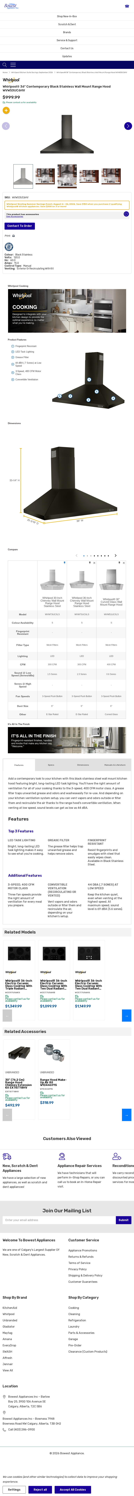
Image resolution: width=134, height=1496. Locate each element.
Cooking (73, 1307)
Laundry (73, 1326)
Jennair (8, 1364)
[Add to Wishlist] (126, 214)
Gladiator (9, 1326)
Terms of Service (79, 1263)
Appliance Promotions (82, 1250)
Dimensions (83, 765)
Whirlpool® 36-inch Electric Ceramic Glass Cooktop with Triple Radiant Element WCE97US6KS (18, 984)
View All (8, 1370)
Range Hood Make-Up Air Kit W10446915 (53, 1082)
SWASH (7, 1351)
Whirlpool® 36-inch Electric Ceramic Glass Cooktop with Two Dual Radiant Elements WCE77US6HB (53, 984)
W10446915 (46, 1089)
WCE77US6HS (82, 992)
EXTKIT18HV (12, 1091)
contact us (18, 102)
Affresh (7, 1358)
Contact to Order (19, 226)
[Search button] (5, 64)
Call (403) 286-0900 (21, 1429)
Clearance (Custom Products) (87, 1351)
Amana (7, 1339)
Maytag (7, 1333)
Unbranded (10, 1320)
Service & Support (67, 40)
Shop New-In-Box (67, 16)
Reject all (40, 1489)
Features (19, 765)
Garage (73, 1339)
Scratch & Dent (67, 24)
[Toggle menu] (13, 64)
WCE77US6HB (47, 992)
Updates (67, 56)
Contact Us (67, 48)
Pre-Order (74, 1345)
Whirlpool (8, 1314)
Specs (51, 765)
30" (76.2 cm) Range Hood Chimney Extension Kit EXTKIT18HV (18, 1084)
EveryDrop (9, 1345)
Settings (14, 1489)
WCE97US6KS (12, 992)
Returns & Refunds (81, 1256)
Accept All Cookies (73, 1489)
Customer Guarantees (82, 1281)
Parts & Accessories (81, 1333)
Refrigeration (77, 1320)
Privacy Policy (77, 1269)
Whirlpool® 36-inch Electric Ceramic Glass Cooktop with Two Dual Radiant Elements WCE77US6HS (88, 984)
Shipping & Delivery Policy (85, 1275)
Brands (67, 32)
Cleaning (74, 1314)
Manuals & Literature (115, 765)
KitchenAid (10, 1307)
